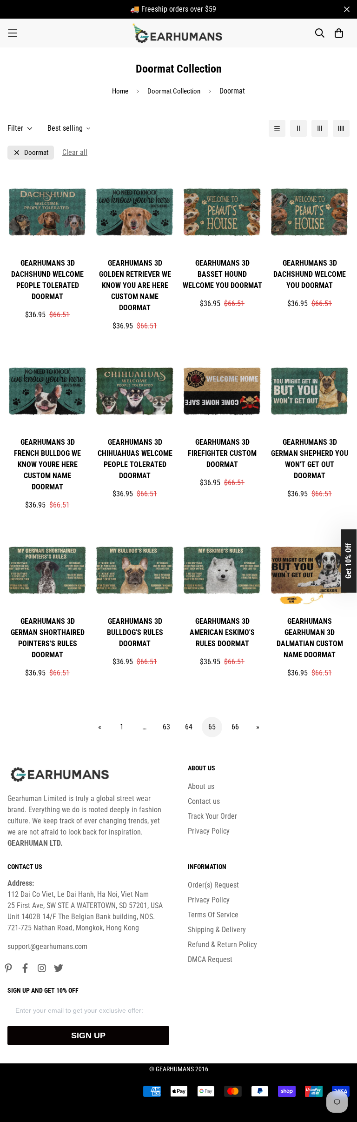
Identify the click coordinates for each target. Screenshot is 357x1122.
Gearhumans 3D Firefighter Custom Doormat (222, 453)
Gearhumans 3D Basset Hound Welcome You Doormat (222, 274)
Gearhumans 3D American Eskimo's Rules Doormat (222, 632)
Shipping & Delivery (217, 929)
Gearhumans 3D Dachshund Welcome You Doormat (309, 274)
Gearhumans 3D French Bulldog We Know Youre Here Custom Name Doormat (47, 464)
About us (201, 786)
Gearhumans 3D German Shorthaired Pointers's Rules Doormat (48, 638)
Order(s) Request (213, 885)
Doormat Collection (173, 91)
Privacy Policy (209, 831)
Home (120, 91)
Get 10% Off (348, 561)
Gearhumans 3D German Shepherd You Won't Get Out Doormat (309, 459)
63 (166, 726)
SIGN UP (88, 1035)
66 (235, 726)
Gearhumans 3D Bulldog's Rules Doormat (135, 632)
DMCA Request (210, 959)
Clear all (74, 152)
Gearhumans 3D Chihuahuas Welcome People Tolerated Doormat (135, 459)
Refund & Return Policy (222, 944)
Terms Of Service (213, 914)
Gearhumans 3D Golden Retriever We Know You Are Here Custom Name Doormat (135, 285)
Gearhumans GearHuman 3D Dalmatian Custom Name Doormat (310, 638)
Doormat (36, 152)
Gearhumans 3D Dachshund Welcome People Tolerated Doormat (47, 280)
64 (188, 726)
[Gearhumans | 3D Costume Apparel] (178, 33)
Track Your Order (212, 816)
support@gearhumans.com (47, 946)
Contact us (204, 801)
